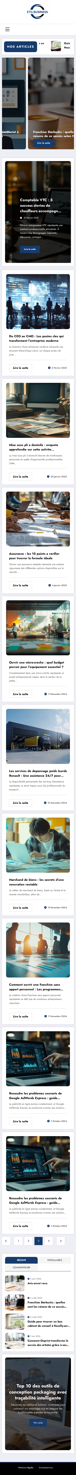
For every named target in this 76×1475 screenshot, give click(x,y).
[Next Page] (61, 1241)
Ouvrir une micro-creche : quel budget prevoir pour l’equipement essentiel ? (36, 664)
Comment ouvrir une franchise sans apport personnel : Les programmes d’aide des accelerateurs (34, 987)
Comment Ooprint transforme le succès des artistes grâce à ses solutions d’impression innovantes (48, 1343)
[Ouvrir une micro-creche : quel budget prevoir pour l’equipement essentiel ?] (38, 627)
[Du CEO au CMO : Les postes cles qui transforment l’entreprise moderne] (38, 301)
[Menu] (7, 29)
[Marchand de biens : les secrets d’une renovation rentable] (38, 845)
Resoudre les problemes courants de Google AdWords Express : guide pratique (35, 1095)
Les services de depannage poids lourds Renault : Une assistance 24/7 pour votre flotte (38, 773)
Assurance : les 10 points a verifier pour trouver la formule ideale (34, 556)
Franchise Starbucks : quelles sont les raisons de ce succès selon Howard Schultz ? (38, 134)
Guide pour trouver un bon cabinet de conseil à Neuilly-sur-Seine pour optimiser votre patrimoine (48, 1324)
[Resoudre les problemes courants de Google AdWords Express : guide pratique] (38, 1058)
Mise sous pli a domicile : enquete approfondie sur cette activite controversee (33, 447)
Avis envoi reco (37, 1283)
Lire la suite (17, 143)
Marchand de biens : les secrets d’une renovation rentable (36, 882)
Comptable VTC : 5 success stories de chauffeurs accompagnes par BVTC (41, 205)
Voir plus (38, 1422)
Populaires (54, 1260)
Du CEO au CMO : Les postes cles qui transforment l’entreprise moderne (36, 338)
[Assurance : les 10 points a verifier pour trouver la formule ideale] (38, 519)
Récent (21, 1260)
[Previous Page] (6, 1241)
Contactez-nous (46, 1467)
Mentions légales (25, 1467)
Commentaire (21, 1267)
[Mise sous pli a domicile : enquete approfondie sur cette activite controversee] (38, 410)
